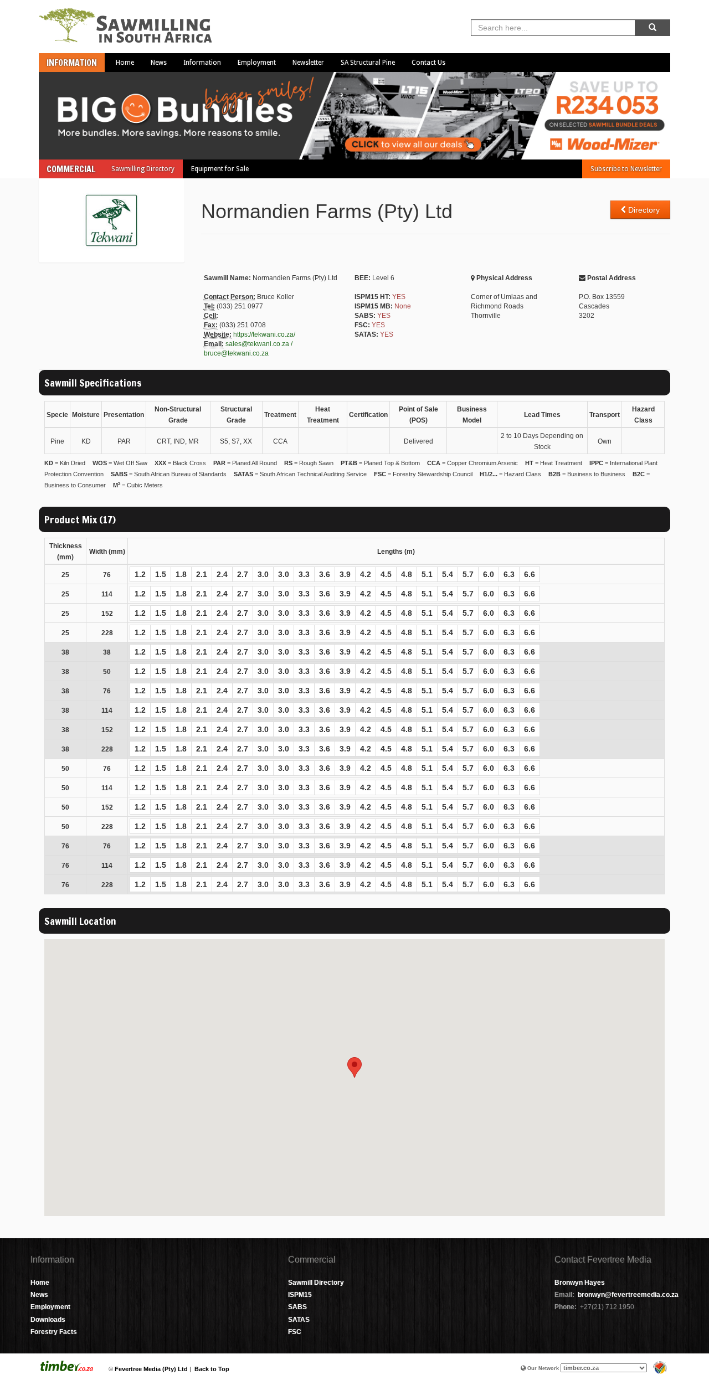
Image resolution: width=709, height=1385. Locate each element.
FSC (294, 1332)
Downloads (47, 1320)
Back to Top (211, 1369)
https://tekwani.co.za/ (264, 334)
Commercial (71, 169)
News (159, 62)
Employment (257, 62)
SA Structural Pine (368, 62)
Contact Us (428, 62)
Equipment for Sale (220, 169)
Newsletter (308, 62)
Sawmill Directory (316, 1282)
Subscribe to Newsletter (626, 169)
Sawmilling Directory (142, 169)
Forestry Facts (53, 1332)
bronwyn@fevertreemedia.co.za (628, 1295)
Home (125, 62)
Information (72, 62)
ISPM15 (300, 1295)
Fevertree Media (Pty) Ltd (151, 1369)
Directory (643, 209)
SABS (297, 1307)
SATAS (299, 1320)
